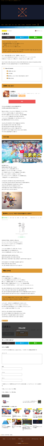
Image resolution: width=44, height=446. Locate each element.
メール (3, 372)
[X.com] (22, 332)
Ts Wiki (19, 24)
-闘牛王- (19, 443)
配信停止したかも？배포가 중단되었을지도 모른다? (18, 75)
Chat (13, 24)
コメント (4, 353)
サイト (3, 378)
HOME (3, 434)
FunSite (6, 24)
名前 (3, 366)
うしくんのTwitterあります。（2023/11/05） (22, 27)
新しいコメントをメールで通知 (9, 388)
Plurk (22, 441)
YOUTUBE (10, 73)
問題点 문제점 (11, 78)
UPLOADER (34, 24)
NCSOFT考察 (4, 30)
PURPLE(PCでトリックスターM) (23, 438)
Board (10, 24)
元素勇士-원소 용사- (12, 71)
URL (22, 101)
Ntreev (4, 438)
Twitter (2, 24)
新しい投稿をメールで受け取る (9, 392)
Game (16, 24)
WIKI (41, 438)
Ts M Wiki (23, 24)
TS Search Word (28, 24)
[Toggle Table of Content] (39, 69)
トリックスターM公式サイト (12, 438)
